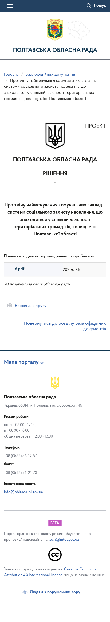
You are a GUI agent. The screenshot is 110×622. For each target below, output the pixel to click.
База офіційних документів (50, 74)
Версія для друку (29, 306)
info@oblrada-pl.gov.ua (23, 492)
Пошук (100, 5)
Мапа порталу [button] (21, 362)
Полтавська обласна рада (55, 50)
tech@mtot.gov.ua (63, 540)
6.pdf (19, 269)
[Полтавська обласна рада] (55, 30)
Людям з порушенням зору (55, 592)
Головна (11, 74)
